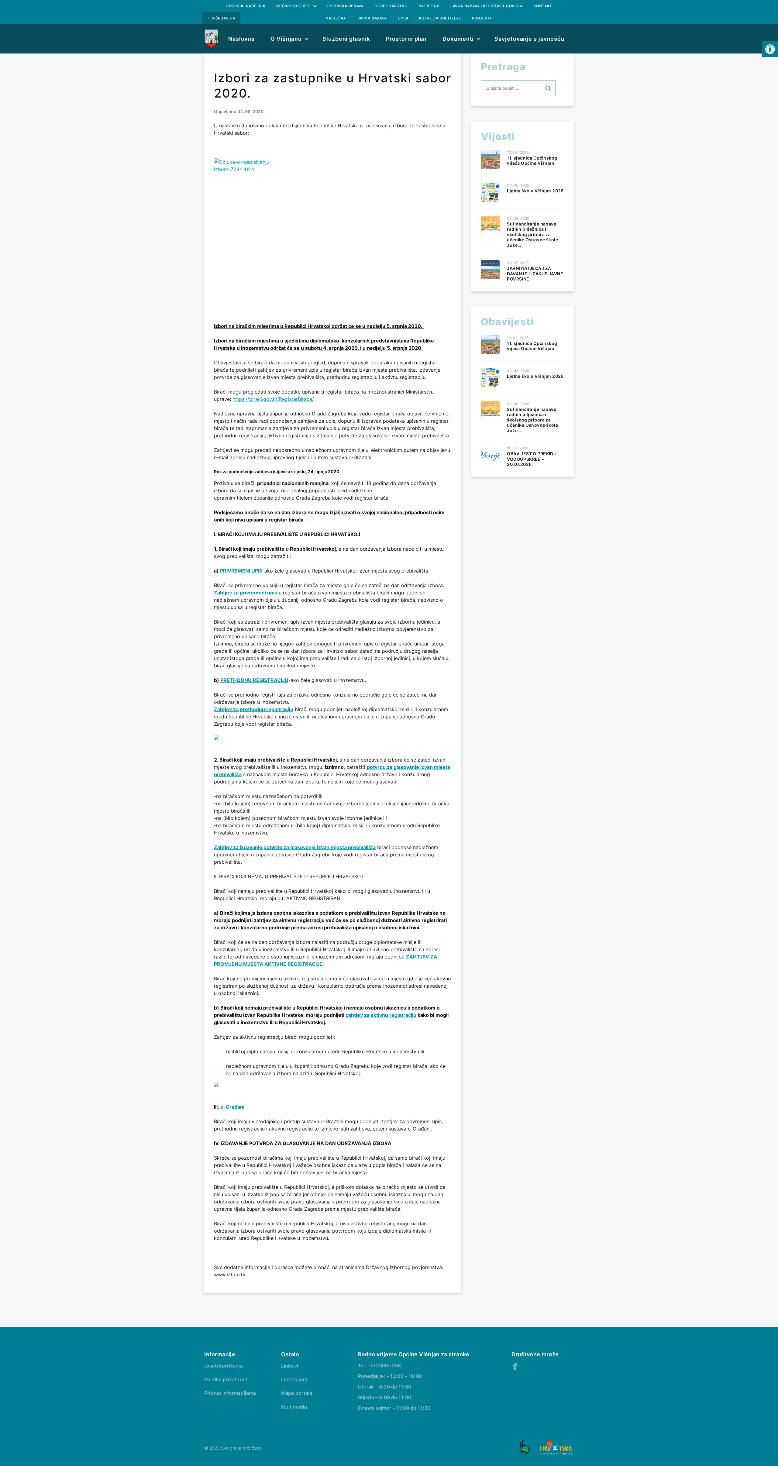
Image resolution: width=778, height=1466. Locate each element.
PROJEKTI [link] (481, 18)
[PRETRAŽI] (548, 88)
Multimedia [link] (294, 1407)
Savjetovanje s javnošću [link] (529, 39)
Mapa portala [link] (296, 1393)
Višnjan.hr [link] (224, 18)
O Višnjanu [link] (286, 39)
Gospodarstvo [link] (390, 6)
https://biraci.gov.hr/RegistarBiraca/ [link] (273, 399)
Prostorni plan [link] (406, 39)
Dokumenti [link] (458, 39)
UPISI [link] (403, 18)
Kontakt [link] (543, 6)
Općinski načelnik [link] (245, 6)
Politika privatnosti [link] (226, 1379)
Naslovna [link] (241, 39)
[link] (770, 49)
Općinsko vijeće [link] (294, 6)
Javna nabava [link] (372, 18)
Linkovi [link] (289, 1366)
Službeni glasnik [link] (346, 39)
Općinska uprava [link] (345, 6)
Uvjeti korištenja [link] (223, 1366)
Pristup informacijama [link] (230, 1393)
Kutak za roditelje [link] (440, 18)
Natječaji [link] (428, 6)
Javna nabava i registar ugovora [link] (486, 6)
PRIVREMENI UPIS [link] (241, 571)
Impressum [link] (294, 1379)
